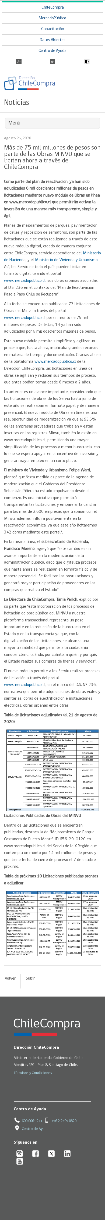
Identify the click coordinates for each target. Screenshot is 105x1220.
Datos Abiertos (52, 40)
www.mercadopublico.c (24, 318)
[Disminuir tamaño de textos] (52, 62)
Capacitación (52, 29)
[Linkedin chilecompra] (67, 1154)
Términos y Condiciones (33, 1073)
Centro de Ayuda (52, 51)
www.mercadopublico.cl (25, 281)
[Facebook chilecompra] (35, 1154)
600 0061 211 (32, 1121)
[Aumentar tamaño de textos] (19, 62)
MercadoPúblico (52, 18)
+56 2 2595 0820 (63, 1121)
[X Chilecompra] (51, 1154)
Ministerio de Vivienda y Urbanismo (66, 260)
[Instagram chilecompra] (19, 1154)
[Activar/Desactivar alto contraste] (86, 62)
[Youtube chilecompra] (19, 1162)
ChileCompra (52, 8)
